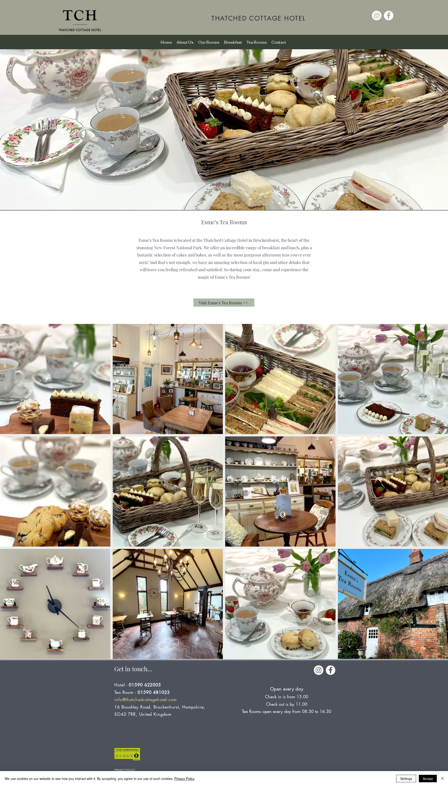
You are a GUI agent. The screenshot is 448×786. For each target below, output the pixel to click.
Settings (406, 778)
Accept (428, 778)
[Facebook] (388, 15)
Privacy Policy (184, 778)
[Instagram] (377, 15)
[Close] (442, 778)
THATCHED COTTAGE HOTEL (258, 18)
